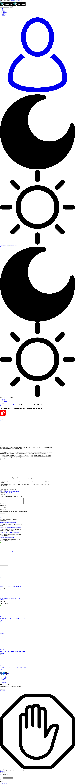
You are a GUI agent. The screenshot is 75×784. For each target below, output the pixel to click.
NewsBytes (2, 405)
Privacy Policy (13, 0)
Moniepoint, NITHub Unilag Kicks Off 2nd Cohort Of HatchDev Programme (9, 532)
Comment (2, 503)
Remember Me (3, 779)
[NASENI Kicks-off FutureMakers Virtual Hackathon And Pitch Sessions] (8, 632)
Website (1, 509)
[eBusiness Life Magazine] (9, 245)
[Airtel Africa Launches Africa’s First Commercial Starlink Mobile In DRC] (4, 584)
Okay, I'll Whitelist (3, 771)
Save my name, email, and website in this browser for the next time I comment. (14, 511)
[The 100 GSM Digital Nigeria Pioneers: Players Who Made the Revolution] (4, 549)
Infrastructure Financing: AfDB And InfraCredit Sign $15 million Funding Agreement (10, 527)
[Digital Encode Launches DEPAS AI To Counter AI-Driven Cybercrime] (4, 572)
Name (1, 505)
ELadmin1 (3, 620)
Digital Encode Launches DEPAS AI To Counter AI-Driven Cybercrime (10, 574)
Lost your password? (3, 783)
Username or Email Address (4, 776)
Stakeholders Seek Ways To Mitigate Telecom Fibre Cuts (7, 537)
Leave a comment (9, 492)
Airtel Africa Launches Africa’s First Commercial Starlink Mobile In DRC (10, 586)
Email (1, 507)
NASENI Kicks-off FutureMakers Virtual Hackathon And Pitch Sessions (12, 635)
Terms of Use (20, 0)
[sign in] (37, 92)
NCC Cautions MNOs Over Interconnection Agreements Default (8, 522)
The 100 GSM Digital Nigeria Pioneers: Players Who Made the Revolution (10, 551)
